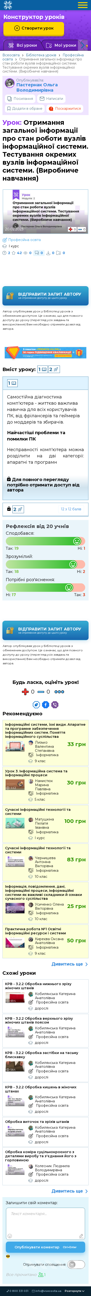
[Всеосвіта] (7, 5)
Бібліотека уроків (41, 55)
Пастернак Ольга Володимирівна (37, 87)
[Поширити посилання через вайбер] (54, 704)
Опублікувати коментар (46, 1247)
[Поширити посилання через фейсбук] (45, 704)
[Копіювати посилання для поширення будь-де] (36, 704)
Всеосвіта (11, 55)
